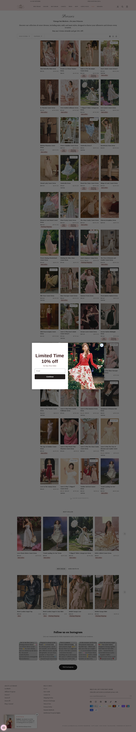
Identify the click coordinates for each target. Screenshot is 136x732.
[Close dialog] (101, 345)
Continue (50, 377)
